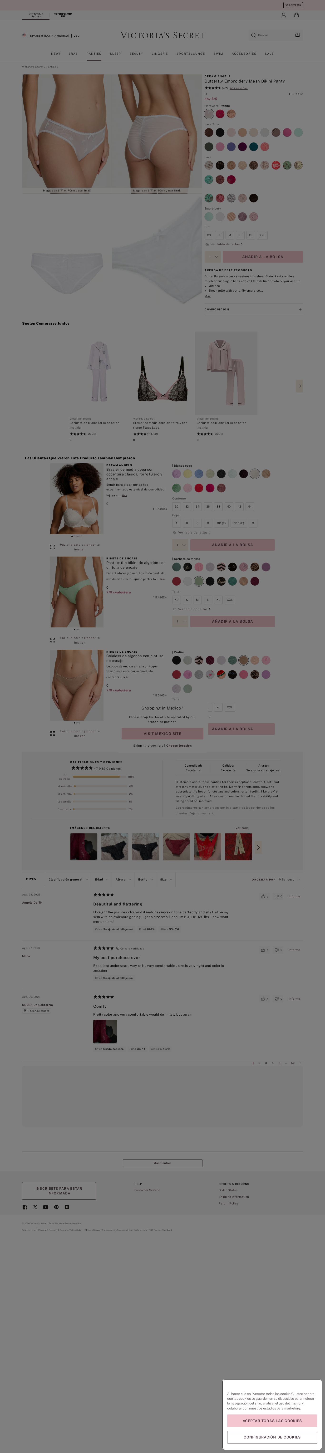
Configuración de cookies (272, 1437)
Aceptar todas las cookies (272, 1421)
